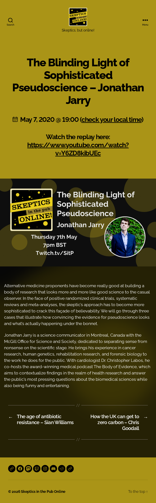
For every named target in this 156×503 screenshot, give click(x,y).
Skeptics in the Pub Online (43, 491)
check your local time (111, 119)
